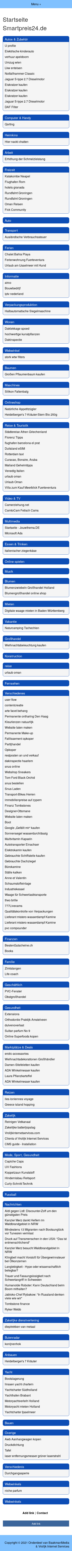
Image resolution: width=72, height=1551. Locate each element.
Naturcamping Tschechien (22, 628)
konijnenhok (13, 1344)
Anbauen (11, 1354)
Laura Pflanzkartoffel (18, 1076)
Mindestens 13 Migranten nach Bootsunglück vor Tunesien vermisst (34, 1231)
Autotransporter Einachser (22, 844)
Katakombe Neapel (17, 176)
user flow (11, 699)
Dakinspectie (13, 339)
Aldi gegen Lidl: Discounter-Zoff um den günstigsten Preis (31, 1213)
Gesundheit (12, 1007)
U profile (10, 45)
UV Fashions (13, 1167)
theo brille (11, 900)
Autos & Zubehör (16, 39)
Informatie (12, 276)
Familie (10, 961)
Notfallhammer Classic (20, 73)
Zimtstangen (13, 968)
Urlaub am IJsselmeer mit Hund (25, 265)
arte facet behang (16, 711)
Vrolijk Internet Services (53, 1546)
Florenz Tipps (14, 437)
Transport (11, 230)
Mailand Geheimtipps (19, 465)
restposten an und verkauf (22, 755)
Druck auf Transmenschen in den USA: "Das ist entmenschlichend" (36, 1241)
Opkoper (10, 750)
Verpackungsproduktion (21, 304)
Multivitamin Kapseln (18, 839)
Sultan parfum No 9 (17, 1031)
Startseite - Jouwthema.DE (22, 527)
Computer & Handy (18, 117)
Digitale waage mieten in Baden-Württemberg (34, 610)
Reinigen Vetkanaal (18, 1122)
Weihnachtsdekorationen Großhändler (30, 1059)
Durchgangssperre (17, 1473)
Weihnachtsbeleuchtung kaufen (25, 645)
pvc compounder (16, 928)
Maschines (12, 385)
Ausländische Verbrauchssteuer (26, 237)
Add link (28, 1513)
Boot (8, 822)
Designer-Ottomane (17, 811)
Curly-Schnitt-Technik (19, 1183)
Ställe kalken (13, 872)
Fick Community (15, 209)
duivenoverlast (14, 1025)
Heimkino (11, 135)
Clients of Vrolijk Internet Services (27, 1138)
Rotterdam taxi (14, 454)
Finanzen (11, 938)
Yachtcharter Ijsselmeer (20, 1412)
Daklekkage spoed (17, 328)
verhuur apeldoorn (17, 57)
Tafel (8, 1450)
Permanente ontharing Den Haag (26, 716)
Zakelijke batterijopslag (20, 1127)
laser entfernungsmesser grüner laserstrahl (33, 1456)
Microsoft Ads (14, 533)
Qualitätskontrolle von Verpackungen (29, 911)
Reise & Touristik (16, 425)
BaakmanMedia (59, 1542)
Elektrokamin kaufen (18, 850)
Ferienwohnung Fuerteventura (24, 260)
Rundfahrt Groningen (18, 193)
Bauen (9, 1422)
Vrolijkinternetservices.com (22, 1133)
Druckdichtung (14, 1445)
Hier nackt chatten (16, 141)
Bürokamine (13, 867)
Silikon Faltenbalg (16, 391)
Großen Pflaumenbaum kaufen (25, 374)
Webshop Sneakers (18, 772)
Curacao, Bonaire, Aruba (21, 459)
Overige (10, 1432)
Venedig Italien (14, 471)
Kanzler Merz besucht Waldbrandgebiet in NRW (32, 1250)
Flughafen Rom (15, 182)
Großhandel (13, 638)
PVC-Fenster (13, 991)
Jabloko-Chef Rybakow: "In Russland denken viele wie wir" (34, 1296)
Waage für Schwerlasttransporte (26, 894)
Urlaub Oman (13, 482)
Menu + (36, 4)
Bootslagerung (14, 1378)
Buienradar (12, 1337)
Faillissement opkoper (19, 738)
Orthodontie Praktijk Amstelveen (26, 1019)
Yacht (8, 1372)
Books (9, 951)
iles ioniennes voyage (19, 1099)
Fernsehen (12, 683)
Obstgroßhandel (15, 997)
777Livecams (13, 906)
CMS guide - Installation (20, 1144)
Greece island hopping (20, 1104)
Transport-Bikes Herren (20, 794)
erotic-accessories (17, 1053)
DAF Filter (11, 107)
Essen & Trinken (16, 544)
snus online (12, 766)
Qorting (9, 124)
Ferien (9, 247)
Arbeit (9, 152)
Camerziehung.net (17, 505)
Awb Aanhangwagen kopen (23, 1439)
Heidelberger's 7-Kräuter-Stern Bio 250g (31, 414)
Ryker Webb (13, 1309)
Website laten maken (18, 727)
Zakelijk (10, 1115)
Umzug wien (13, 62)
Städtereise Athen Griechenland (26, 432)
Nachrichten (13, 1204)
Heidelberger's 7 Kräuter (21, 1361)
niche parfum (13, 1490)
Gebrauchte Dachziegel (20, 861)
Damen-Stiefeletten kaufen (22, 1065)
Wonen (9, 321)
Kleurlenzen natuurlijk (19, 722)
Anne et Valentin (15, 878)
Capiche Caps (14, 1161)
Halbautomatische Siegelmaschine (28, 311)
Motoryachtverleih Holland (22, 1401)
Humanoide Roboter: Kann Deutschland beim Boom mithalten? (34, 1287)
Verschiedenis (14, 1466)
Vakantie (11, 621)
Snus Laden (13, 789)
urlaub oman (13, 476)
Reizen (9, 1092)
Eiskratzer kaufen (16, 84)
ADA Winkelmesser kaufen (22, 1070)
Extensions (12, 1014)
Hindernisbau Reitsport (20, 1178)
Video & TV (12, 498)
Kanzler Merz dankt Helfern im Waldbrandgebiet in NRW (24, 1222)
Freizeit (10, 169)
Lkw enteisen (13, 68)
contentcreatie (14, 705)
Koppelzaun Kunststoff (20, 1172)
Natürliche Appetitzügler (20, 409)
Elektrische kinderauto (19, 51)
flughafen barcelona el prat (22, 443)
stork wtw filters (15, 357)
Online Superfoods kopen (21, 1036)
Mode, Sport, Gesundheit (22, 1154)
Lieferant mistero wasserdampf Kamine (30, 917)
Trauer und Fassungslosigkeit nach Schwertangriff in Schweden (28, 1278)
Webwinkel (12, 350)
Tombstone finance (17, 1304)
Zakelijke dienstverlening (22, 1320)
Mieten (9, 604)
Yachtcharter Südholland (21, 1390)
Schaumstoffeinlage (18, 883)
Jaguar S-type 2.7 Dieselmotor (24, 79)
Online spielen (14, 561)
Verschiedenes (15, 693)
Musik (9, 571)
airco (8, 282)
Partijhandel (13, 744)
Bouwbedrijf (12, 288)
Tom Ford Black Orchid (20, 777)
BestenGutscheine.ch (19, 945)
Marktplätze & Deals (19, 1047)
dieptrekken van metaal (20, 1326)
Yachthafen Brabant (18, 1395)
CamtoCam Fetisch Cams (22, 510)
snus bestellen (14, 783)
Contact (42, 1513)
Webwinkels (13, 1484)
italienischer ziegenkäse (21, 550)
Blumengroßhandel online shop (25, 593)
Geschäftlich (13, 984)
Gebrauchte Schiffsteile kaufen (25, 855)
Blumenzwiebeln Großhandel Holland (29, 587)
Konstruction (13, 656)
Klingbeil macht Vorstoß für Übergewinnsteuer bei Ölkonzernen (35, 1259)
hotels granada (14, 187)
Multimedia (12, 521)
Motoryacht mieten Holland (22, 1406)
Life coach (11, 974)
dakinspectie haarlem (19, 761)
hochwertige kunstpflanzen (22, 334)
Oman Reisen (14, 204)
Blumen (10, 581)
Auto (8, 220)
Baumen (10, 367)
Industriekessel (15, 889)
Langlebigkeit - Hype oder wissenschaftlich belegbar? (33, 1268)
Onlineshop (12, 402)
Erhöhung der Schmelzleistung (25, 159)
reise (8, 665)
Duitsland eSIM (15, 448)
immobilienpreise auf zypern (23, 800)
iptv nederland (14, 294)
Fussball (10, 1194)
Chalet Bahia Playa (17, 254)
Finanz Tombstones (18, 805)
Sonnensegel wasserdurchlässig (26, 833)
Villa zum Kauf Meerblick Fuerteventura (30, 487)
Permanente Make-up (19, 733)
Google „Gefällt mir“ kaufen (22, 828)
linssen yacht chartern (19, 1384)
